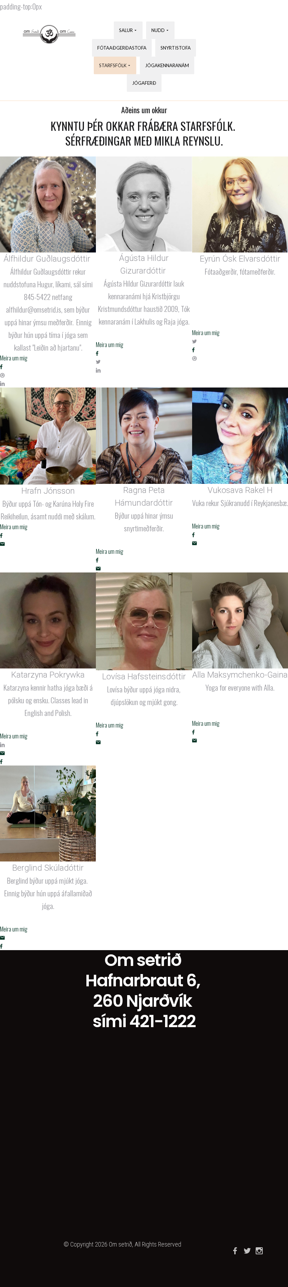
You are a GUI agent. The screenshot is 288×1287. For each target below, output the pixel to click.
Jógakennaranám (167, 65)
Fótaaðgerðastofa (121, 48)
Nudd (158, 30)
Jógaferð (144, 83)
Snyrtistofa (176, 48)
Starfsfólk (112, 65)
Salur (126, 30)
